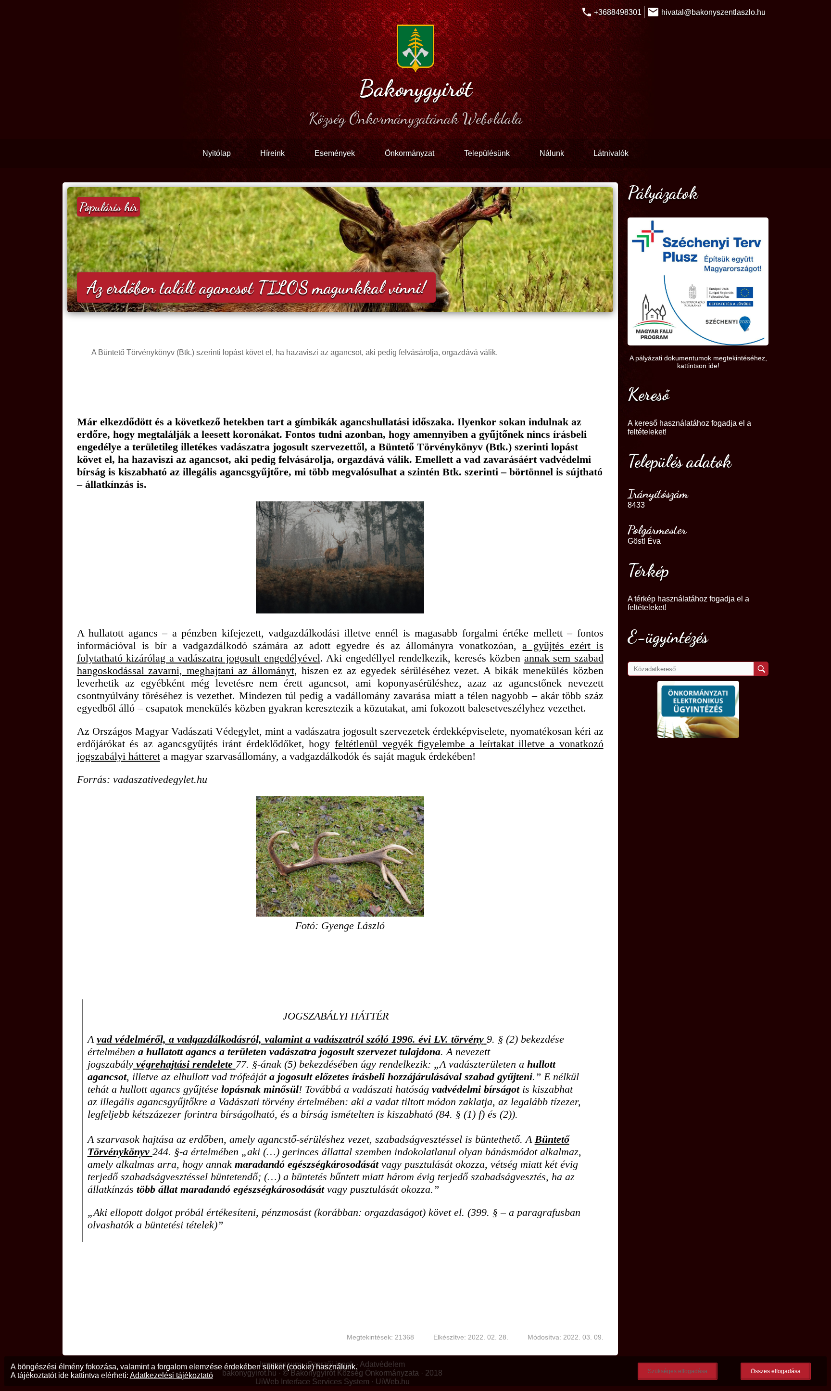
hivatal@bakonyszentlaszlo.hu (713, 12)
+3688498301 (618, 12)
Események (335, 153)
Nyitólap (216, 153)
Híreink (272, 153)
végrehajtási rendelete (184, 1064)
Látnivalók (611, 153)
